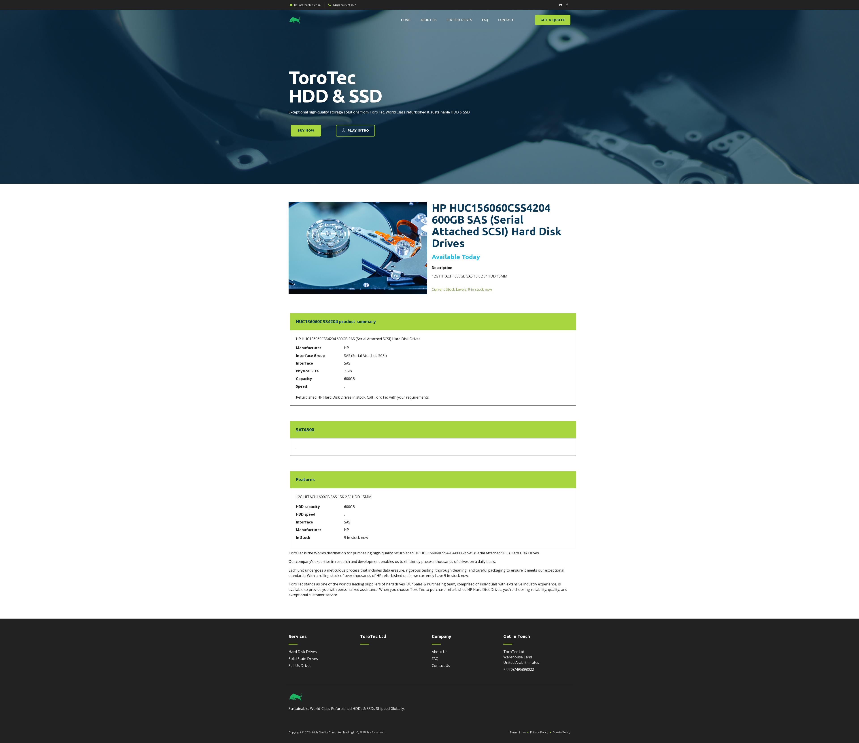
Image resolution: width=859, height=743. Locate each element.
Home (405, 20)
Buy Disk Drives (459, 20)
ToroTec (296, 584)
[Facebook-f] (567, 5)
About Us (428, 20)
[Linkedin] (560, 5)
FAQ (485, 20)
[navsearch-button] (524, 19)
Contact (506, 20)
